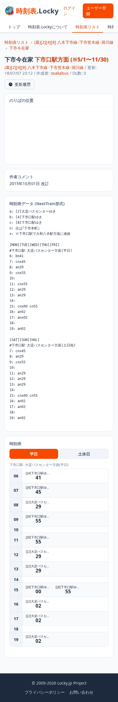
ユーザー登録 (96, 10)
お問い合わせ (81, 692)
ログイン (69, 10)
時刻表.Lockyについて (48, 26)
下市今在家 (19, 48)
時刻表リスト (88, 26)
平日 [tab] (34, 454)
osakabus (60, 73)
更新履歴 (23, 84)
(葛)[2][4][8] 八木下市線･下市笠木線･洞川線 (73, 42)
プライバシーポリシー (45, 692)
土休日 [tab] (84, 454)
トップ (14, 26)
